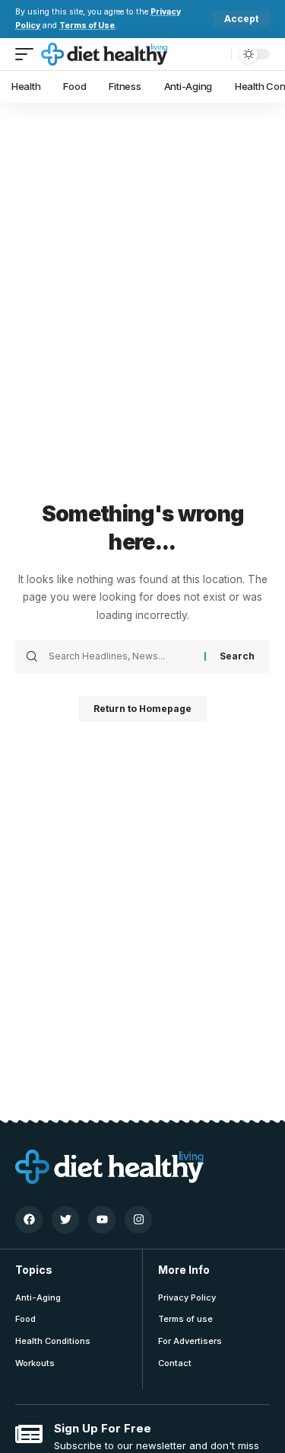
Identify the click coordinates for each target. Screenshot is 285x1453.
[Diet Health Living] (104, 54)
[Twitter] (65, 1219)
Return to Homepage (142, 708)
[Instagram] (138, 1219)
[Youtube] (102, 1219)
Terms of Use (87, 25)
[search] (216, 54)
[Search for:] (120, 656)
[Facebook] (29, 1219)
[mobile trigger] (28, 54)
